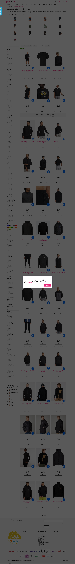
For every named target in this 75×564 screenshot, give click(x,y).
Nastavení (26, 284)
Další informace (30, 282)
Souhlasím (47, 285)
